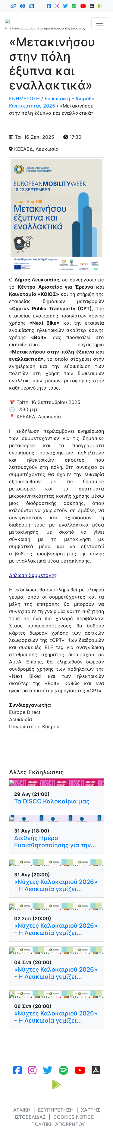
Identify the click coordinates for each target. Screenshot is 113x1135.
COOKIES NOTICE (73, 1117)
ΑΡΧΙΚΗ (21, 1110)
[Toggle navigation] (99, 23)
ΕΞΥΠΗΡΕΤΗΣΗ (56, 1110)
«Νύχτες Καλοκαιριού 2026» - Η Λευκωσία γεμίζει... (55, 885)
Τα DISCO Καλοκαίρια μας (51, 801)
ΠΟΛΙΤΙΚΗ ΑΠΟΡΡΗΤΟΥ (58, 1124)
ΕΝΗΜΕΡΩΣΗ (24, 99)
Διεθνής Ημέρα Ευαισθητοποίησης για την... (55, 841)
